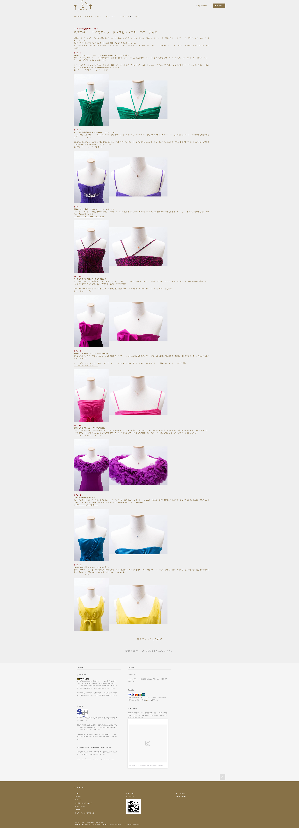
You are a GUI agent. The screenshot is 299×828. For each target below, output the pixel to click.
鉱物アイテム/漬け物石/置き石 (84, 813)
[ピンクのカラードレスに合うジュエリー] (91, 395)
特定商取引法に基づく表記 (83, 803)
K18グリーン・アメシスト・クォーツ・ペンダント (92, 70)
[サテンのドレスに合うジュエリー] (91, 321)
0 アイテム (220, 5)
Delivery (78, 800)
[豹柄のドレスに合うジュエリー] (91, 246)
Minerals (78, 16)
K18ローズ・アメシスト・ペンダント (87, 435)
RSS (127, 796)
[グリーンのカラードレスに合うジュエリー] (91, 100)
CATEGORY (124, 16)
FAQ (137, 16)
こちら (148, 700)
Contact (77, 809)
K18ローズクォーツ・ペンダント (86, 366)
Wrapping (110, 16)
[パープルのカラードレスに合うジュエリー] (91, 177)
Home (77, 793)
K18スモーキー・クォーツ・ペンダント (88, 147)
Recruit (99, 16)
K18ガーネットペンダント (83, 291)
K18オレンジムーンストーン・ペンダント (89, 217)
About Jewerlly (181, 796)
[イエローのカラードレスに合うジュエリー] (91, 604)
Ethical (88, 16)
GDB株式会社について (183, 793)
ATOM (132, 796)
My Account (202, 6)
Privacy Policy (80, 806)
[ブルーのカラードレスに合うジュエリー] (91, 535)
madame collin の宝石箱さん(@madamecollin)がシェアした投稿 (152, 765)
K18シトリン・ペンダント (83, 575)
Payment (78, 796)
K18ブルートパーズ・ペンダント (86, 505)
